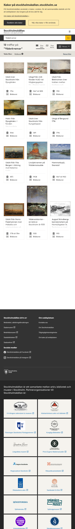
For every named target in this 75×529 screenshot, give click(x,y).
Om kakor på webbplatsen (48, 337)
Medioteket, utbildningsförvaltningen (16, 322)
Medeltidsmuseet (10, 332)
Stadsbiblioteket (9, 337)
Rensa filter (67, 54)
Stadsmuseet (8, 327)
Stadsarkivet (8, 342)
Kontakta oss (43, 322)
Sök (68, 38)
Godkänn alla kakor (14, 22)
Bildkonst (18, 54)
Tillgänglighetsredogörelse (48, 332)
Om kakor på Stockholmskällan (16, 16)
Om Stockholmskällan (46, 327)
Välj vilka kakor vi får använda (43, 22)
